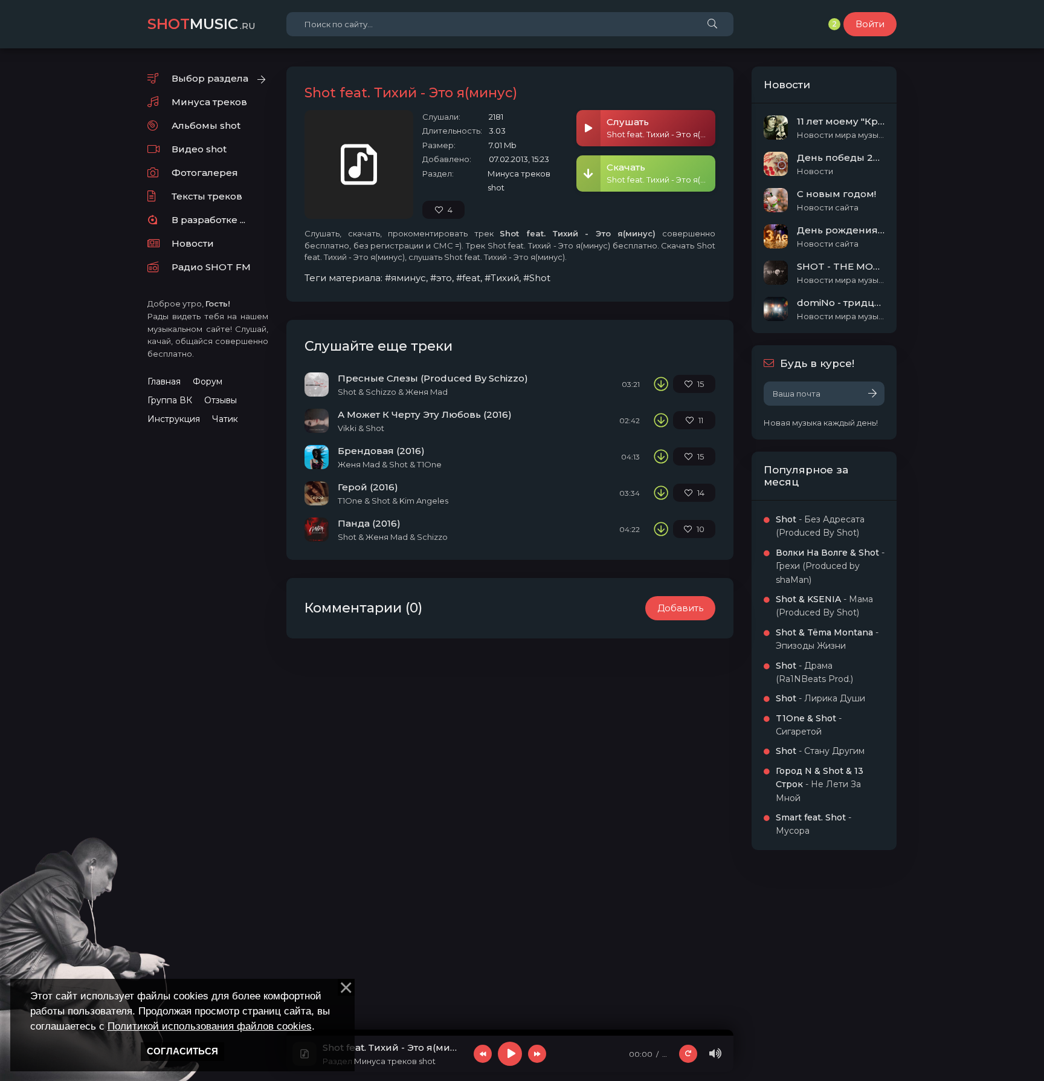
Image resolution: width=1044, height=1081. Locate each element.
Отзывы (220, 400)
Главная (164, 381)
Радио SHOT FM (211, 267)
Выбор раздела (210, 78)
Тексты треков (207, 196)
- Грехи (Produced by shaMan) (830, 566)
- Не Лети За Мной (819, 784)
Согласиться (182, 1051)
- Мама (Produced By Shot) (824, 606)
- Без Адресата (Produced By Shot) (820, 526)
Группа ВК (169, 400)
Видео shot (199, 149)
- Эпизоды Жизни (827, 639)
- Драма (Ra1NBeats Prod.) (814, 672)
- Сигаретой (809, 725)
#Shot (536, 278)
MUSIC (201, 24)
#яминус (405, 278)
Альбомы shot (206, 125)
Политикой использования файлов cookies (210, 1026)
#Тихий (502, 278)
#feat (468, 278)
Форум (207, 381)
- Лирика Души (820, 698)
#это (441, 278)
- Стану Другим (820, 750)
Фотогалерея (205, 172)
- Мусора (813, 824)
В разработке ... (208, 220)
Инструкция (173, 419)
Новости (193, 243)
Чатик (225, 419)
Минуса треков (209, 102)
